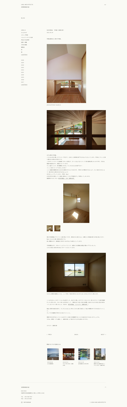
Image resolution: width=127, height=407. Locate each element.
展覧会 (23, 47)
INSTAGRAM (27, 402)
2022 (22, 70)
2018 (22, 79)
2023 (22, 67)
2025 (22, 62)
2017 (22, 82)
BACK (76, 334)
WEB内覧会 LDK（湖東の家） (66, 178)
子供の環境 (24, 45)
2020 (22, 75)
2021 (22, 72)
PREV (50, 334)
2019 (22, 77)
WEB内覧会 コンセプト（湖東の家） (78, 304)
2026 (22, 60)
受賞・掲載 (24, 42)
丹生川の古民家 (25, 40)
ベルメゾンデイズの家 (27, 37)
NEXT (103, 334)
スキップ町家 (24, 35)
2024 (22, 65)
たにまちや (24, 32)
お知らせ (23, 30)
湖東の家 (55, 325)
